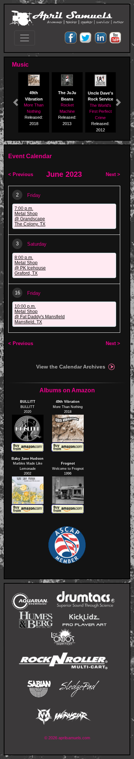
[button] (15, 102)
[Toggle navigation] (24, 38)
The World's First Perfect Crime (100, 111)
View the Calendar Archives (70, 367)
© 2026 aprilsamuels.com (67, 738)
